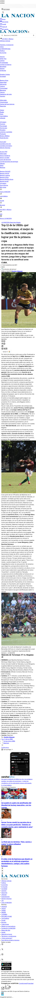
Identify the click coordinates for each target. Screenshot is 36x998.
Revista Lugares (5, 175)
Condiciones (23, 983)
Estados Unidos (5, 74)
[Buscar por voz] (33, 35)
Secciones (5, 22)
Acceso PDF (3, 152)
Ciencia (2, 92)
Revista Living (4, 177)
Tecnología (3, 126)
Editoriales (3, 100)
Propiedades (4, 63)
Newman (6, 743)
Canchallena (4, 116)
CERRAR (2, 1)
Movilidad (3, 66)
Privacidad (30, 983)
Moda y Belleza (4, 136)
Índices (2, 68)
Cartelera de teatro (6, 146)
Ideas (1, 165)
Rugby (2, 112)
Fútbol (2, 110)
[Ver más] (2, 745)
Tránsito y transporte (6, 45)
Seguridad (3, 82)
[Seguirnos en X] (2, 950)
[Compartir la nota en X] (4, 349)
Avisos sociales (4, 158)
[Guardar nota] (2, 341)
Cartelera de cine (5, 144)
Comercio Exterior (5, 64)
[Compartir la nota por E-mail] (6, 349)
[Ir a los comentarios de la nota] (4, 341)
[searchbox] (17, 35)
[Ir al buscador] (3, 12)
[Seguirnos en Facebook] (2, 945)
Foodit (4, 24)
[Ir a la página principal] (18, 17)
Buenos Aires (4, 80)
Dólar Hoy (3, 59)
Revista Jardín (4, 181)
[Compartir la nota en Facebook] (2, 349)
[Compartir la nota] (2, 344)
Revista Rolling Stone (6, 179)
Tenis (1, 114)
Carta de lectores (5, 159)
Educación (3, 84)
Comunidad (3, 88)
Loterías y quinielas (6, 132)
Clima (2, 47)
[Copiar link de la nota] (2, 346)
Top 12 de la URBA (7, 739)
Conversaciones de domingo (9, 161)
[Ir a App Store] (6, 969)
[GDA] (6, 989)
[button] (18, 124)
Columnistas (4, 102)
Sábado (2, 163)
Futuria (2, 57)
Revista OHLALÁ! (5, 171)
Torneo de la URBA (9, 741)
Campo (2, 61)
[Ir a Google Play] (6, 966)
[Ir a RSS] (2, 960)
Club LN (4, 27)
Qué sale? (3, 142)
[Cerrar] (28, 32)
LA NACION (5, 222)
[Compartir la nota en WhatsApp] (4, 344)
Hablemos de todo (6, 94)
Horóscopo (3, 128)
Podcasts (3, 134)
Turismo (2, 124)
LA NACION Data (5, 49)
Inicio (3, 19)
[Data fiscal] (2, 995)
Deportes (12, 222)
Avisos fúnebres (5, 156)
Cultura (2, 86)
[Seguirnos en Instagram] (2, 955)
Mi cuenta (5, 29)
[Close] (2, 868)
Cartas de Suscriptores (7, 104)
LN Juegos (3, 122)
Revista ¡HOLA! (4, 173)
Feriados (2, 130)
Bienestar (3, 90)
